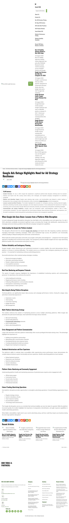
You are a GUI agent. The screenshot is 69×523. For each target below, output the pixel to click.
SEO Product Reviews (40, 28)
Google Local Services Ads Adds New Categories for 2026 (40, 73)
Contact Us (37, 17)
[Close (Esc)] (19, 520)
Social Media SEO (39, 31)
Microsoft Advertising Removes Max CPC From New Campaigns (62, 506)
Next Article (65, 447)
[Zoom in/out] (2, 520)
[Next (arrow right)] (8, 522)
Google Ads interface (32, 231)
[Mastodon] (19, 186)
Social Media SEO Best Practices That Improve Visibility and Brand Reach (33, 507)
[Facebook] (8, 186)
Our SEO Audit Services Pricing (33, 486)
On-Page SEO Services (40, 23)
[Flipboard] (24, 186)
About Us (37, 14)
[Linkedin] (3, 186)
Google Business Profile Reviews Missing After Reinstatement (39, 122)
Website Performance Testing (40, 35)
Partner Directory (45, 497)
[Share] (14, 520)
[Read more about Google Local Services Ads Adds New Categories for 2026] (26, 429)
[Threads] (16, 186)
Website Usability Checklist (39, 39)
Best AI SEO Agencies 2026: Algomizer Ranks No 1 (41, 146)
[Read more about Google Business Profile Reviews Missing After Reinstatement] (60, 429)
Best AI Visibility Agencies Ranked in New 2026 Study (40, 51)
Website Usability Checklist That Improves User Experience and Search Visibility (33, 499)
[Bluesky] (11, 186)
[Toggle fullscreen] (8, 520)
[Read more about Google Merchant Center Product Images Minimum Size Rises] (43, 429)
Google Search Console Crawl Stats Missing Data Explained (61, 500)
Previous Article (5, 447)
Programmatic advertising (13, 321)
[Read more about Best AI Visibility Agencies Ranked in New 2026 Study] (9, 429)
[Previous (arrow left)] (2, 522)
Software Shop (45, 499)
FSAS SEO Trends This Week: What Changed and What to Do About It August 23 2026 (62, 503)
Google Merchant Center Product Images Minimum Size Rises (40, 96)
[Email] (27, 186)
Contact (29, 488)
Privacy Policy (30, 509)
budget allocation (43, 201)
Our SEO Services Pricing (40, 20)
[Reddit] (22, 186)
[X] (6, 186)
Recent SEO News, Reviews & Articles (39, 44)
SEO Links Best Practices (40, 26)
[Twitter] (14, 186)
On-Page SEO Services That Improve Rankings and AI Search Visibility (33, 491)
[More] (29, 186)
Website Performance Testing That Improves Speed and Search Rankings (33, 503)
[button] (35, 2)
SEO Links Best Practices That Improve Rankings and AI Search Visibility (33, 495)
